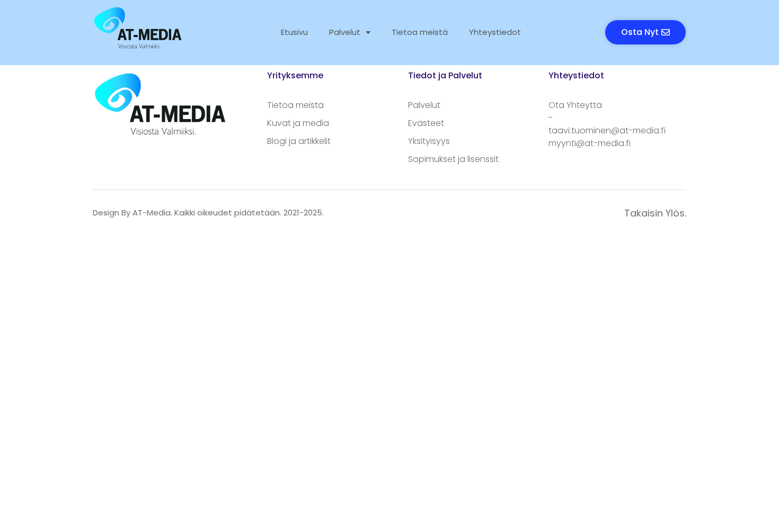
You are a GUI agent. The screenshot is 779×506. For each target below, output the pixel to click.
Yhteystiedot (495, 32)
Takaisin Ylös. (655, 213)
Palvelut (344, 32)
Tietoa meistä (420, 32)
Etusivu (294, 32)
